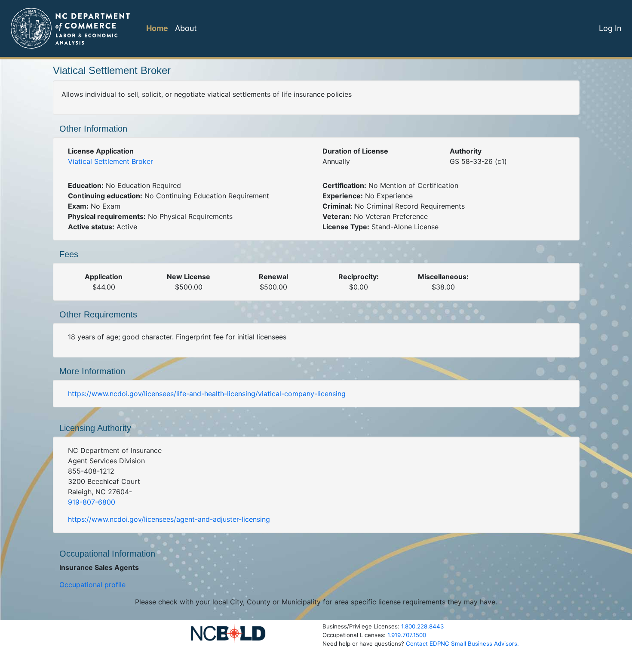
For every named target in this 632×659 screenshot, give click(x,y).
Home (157, 28)
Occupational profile (92, 584)
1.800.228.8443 (422, 626)
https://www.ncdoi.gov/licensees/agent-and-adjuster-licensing (169, 519)
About (186, 28)
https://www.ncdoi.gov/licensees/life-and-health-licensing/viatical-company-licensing (207, 393)
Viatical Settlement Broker (110, 161)
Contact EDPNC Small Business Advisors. (462, 643)
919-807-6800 (91, 502)
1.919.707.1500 (406, 634)
